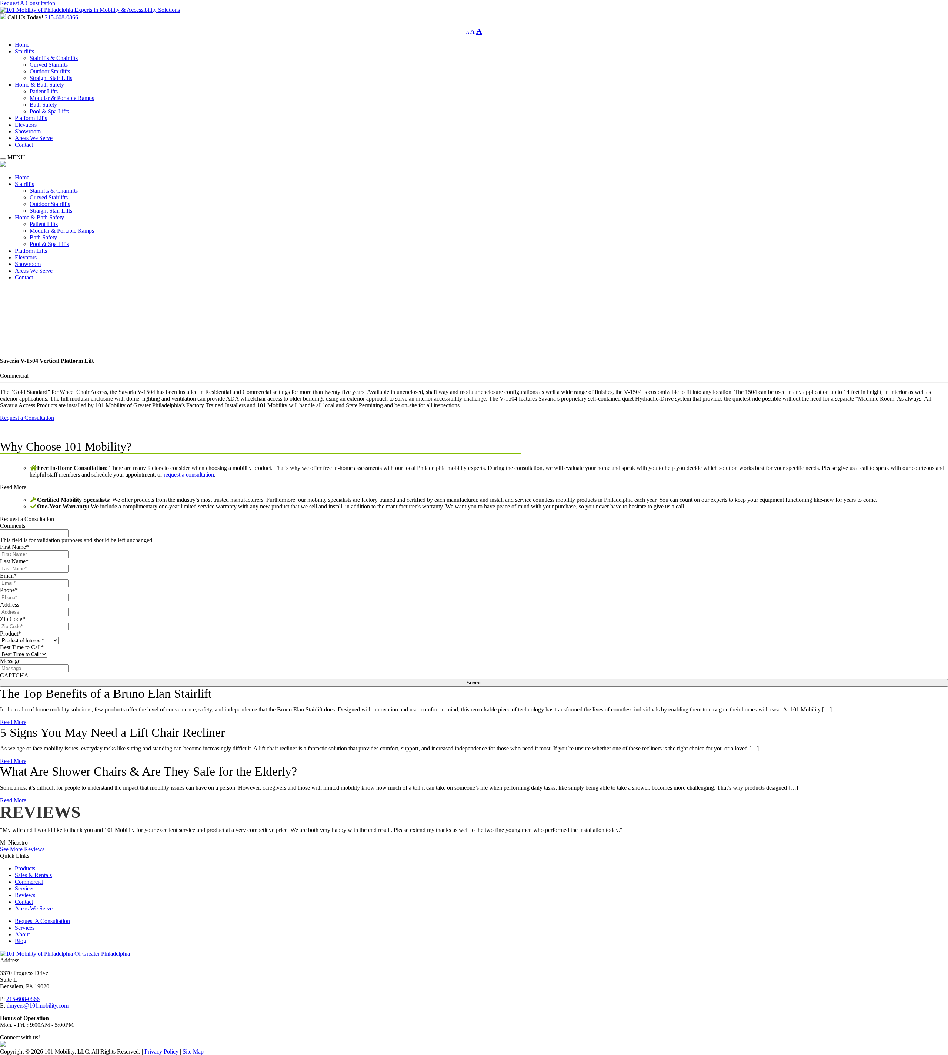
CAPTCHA (14, 675)
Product (10, 633)
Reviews (25, 895)
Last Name (14, 561)
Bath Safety (43, 105)
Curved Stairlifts (49, 65)
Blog (20, 941)
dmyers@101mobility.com (38, 1005)
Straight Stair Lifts (51, 78)
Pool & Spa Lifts (49, 111)
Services (24, 888)
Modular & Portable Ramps (62, 98)
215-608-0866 (61, 17)
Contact (24, 145)
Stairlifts (24, 51)
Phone (9, 590)
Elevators (26, 125)
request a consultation (189, 474)
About (22, 934)
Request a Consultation (27, 418)
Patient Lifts (44, 91)
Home (22, 45)
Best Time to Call (22, 647)
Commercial (29, 882)
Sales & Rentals (33, 875)
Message (10, 661)
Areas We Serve (34, 138)
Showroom (28, 131)
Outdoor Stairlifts (50, 71)
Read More (13, 487)
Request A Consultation (27, 3)
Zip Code (12, 619)
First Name (14, 547)
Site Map (193, 1051)
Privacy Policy (161, 1051)
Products (25, 868)
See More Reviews (22, 849)
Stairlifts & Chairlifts (54, 58)
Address (9, 604)
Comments (12, 525)
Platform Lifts (31, 118)
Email (8, 576)
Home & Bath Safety (39, 85)
